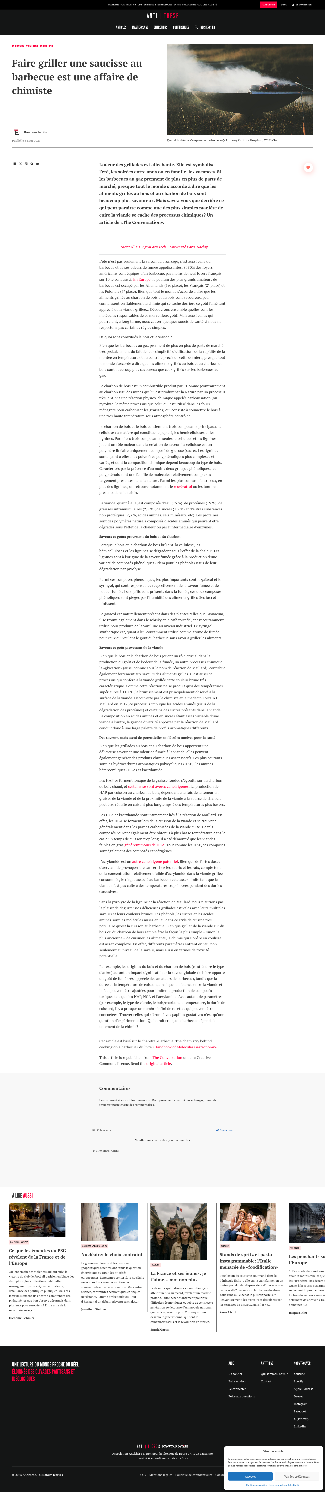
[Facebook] (15, 164)
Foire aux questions (242, 1396)
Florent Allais (129, 246)
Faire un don (237, 1381)
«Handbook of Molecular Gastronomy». (185, 1047)
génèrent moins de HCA (145, 844)
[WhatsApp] (32, 164)
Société (212, 4)
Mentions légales (160, 1475)
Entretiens (160, 27)
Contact (266, 1381)
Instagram (301, 1404)
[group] (43, 1261)
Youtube (299, 1374)
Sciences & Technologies (158, 4)
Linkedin (300, 1426)
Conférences (181, 27)
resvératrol (183, 486)
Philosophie (189, 4)
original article (158, 1063)
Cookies (220, 1475)
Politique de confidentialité (193, 1475)
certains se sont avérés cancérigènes (158, 786)
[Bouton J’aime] (308, 167)
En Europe (141, 279)
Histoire (137, 4)
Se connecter (237, 1389)
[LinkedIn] (26, 164)
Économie (113, 4)
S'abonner (235, 1374)
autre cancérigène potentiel (155, 861)
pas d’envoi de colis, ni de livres (171, 1458)
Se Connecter (303, 4)
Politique (126, 4)
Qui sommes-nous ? (274, 1374)
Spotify (298, 1381)
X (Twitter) (301, 1419)
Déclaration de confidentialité (284, 1485)
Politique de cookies (256, 1485)
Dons (284, 4)
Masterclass (140, 27)
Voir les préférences (297, 1476)
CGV (143, 1475)
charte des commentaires (137, 1105)
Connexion (225, 1130)
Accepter (250, 1476)
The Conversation (167, 1057)
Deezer (298, 1396)
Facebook (300, 1411)
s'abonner (269, 4)
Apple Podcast (303, 1389)
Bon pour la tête (35, 132)
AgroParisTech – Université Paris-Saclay (175, 246)
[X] (20, 164)
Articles (121, 27)
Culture (202, 4)
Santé (177, 4)
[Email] (37, 164)
